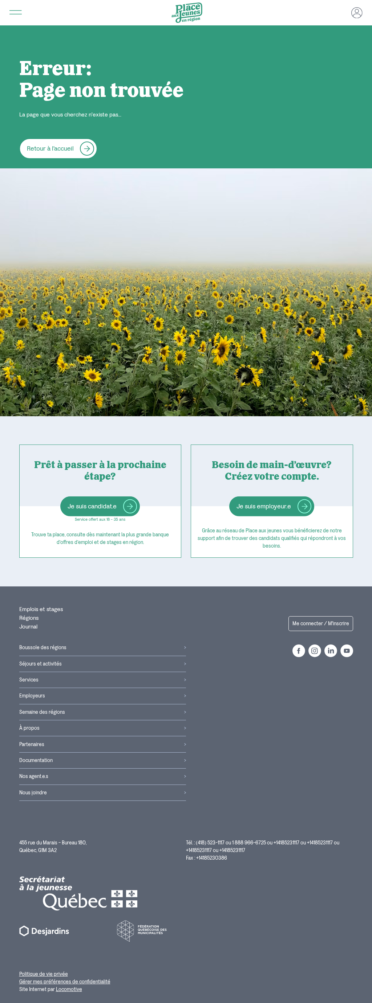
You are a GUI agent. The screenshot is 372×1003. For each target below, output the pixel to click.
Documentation (36, 760)
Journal (28, 626)
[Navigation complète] (15, 12)
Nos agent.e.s (33, 776)
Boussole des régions (42, 647)
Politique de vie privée (43, 974)
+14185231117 (286, 842)
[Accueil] (187, 13)
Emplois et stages (41, 609)
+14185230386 (211, 858)
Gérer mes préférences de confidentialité (64, 981)
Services (29, 679)
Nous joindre (33, 792)
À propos (29, 728)
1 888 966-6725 (249, 842)
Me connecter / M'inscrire (320, 623)
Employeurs (32, 695)
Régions (29, 618)
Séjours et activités (40, 663)
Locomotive (69, 989)
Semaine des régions (42, 712)
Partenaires (31, 744)
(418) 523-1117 (210, 842)
